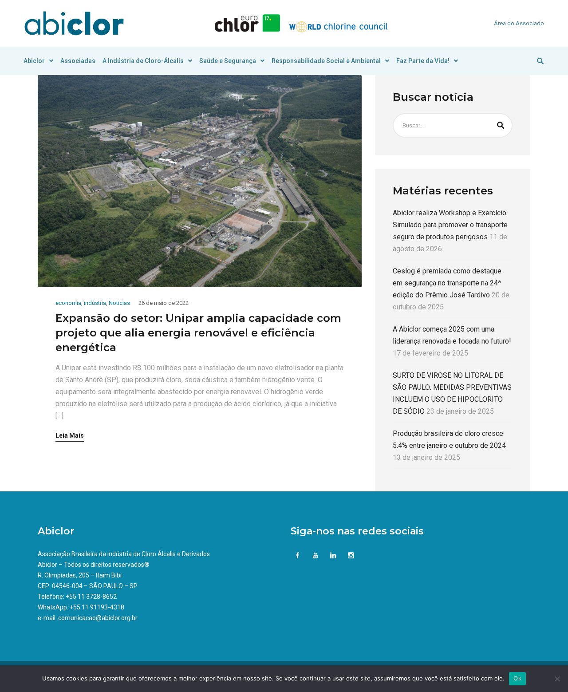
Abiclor (34, 60)
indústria (95, 303)
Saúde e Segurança (227, 60)
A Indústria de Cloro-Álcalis (143, 60)
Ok (517, 678)
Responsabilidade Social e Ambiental (326, 60)
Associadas (77, 60)
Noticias (119, 303)
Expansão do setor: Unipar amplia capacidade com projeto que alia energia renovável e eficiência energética (198, 333)
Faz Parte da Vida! (423, 60)
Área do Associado (519, 23)
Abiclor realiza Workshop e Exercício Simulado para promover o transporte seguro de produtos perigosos (450, 225)
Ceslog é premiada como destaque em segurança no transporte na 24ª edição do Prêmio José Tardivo (447, 283)
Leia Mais (69, 435)
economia (68, 303)
